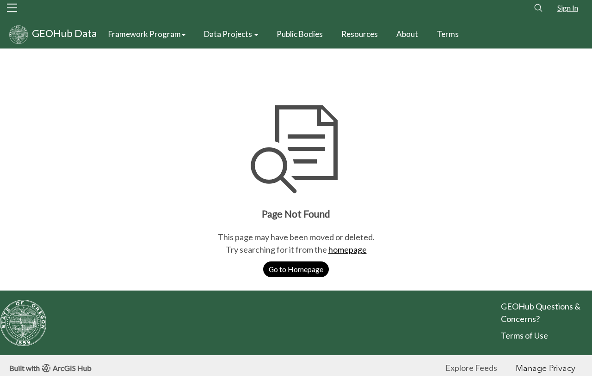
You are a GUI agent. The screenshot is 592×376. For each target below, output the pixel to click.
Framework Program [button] (144, 34)
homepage (347, 249)
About (407, 34)
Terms (448, 34)
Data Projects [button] (228, 34)
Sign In (567, 7)
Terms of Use (525, 335)
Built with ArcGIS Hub (50, 368)
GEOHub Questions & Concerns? (540, 312)
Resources (359, 34)
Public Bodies (300, 34)
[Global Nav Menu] (12, 8)
